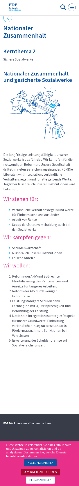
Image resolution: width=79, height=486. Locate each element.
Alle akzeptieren (42, 463)
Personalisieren (40, 480)
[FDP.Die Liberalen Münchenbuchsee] (14, 9)
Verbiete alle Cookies (42, 472)
